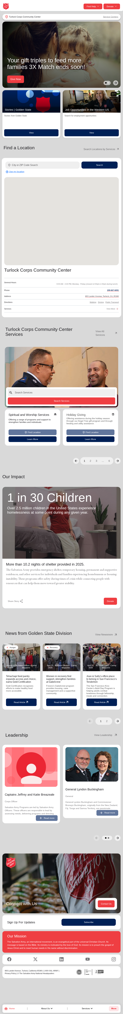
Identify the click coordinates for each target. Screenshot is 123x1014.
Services (87, 1009)
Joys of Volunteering (47, 79)
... (103, 460)
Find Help (91, 6)
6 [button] (109, 460)
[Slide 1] (106, 83)
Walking (93, 302)
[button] (76, 461)
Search (99, 165)
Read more (46, 818)
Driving (101, 302)
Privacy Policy (10, 973)
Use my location (15, 171)
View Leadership (106, 735)
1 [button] (84, 460)
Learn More (32, 439)
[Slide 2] (108, 83)
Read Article (21, 702)
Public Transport (112, 302)
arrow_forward (117, 721)
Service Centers (110, 17)
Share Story (15, 601)
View (31, 132)
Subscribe (88, 922)
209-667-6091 (113, 290)
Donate (110, 6)
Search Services (61, 401)
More (113, 1008)
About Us (47, 1009)
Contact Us (106, 904)
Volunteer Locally (19, 79)
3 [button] (96, 460)
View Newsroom (106, 634)
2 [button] (90, 460)
